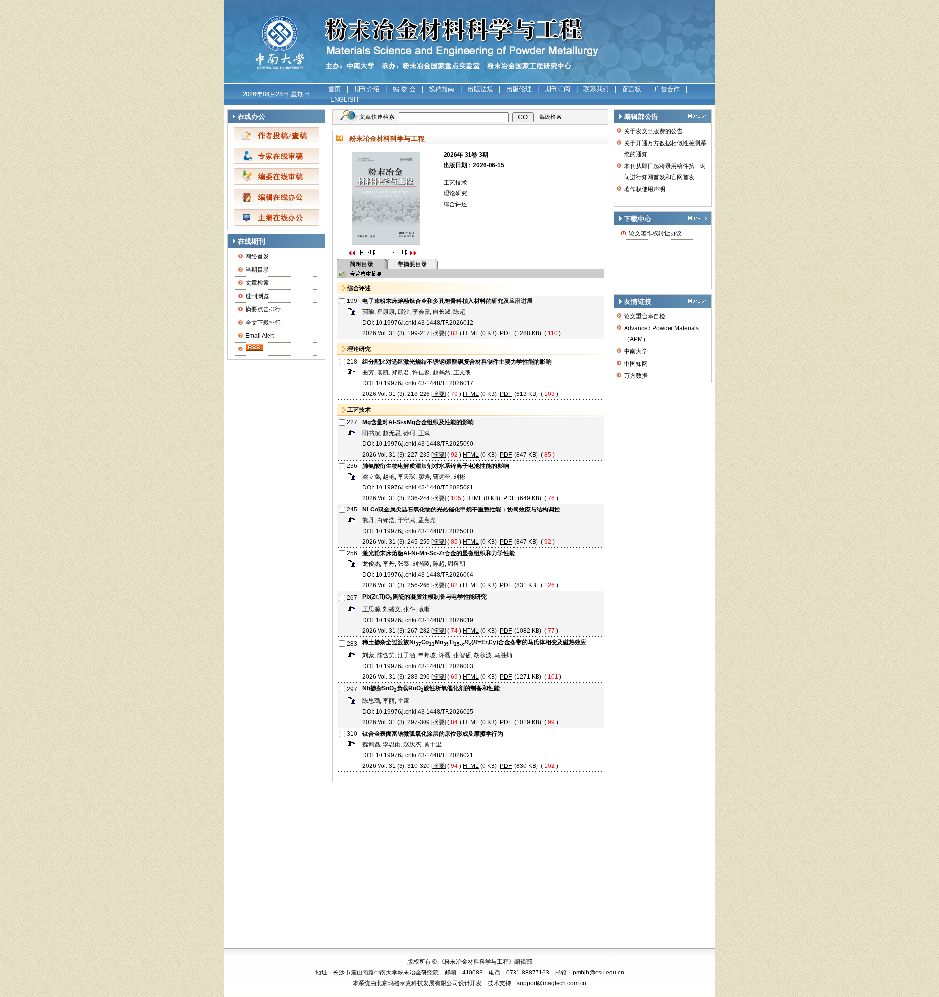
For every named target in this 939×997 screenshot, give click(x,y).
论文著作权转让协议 (655, 233)
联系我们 (596, 89)
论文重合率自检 (644, 316)
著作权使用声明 (644, 189)
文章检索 (257, 282)
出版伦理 (519, 89)
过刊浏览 (257, 296)
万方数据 (636, 375)
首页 (334, 89)
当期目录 (257, 269)
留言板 (631, 89)
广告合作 (667, 89)
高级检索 (550, 117)
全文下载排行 (263, 322)
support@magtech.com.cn (551, 983)
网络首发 (257, 256)
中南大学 (636, 351)
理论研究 (455, 193)
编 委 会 (404, 89)
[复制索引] (351, 314)
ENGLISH (344, 99)
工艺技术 (455, 182)
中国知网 (636, 363)
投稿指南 (441, 89)
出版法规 (480, 89)
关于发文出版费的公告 (653, 131)
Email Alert (260, 335)
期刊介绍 (367, 89)
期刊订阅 (557, 89)
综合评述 (455, 204)
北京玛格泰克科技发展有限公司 (417, 983)
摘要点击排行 (263, 309)
